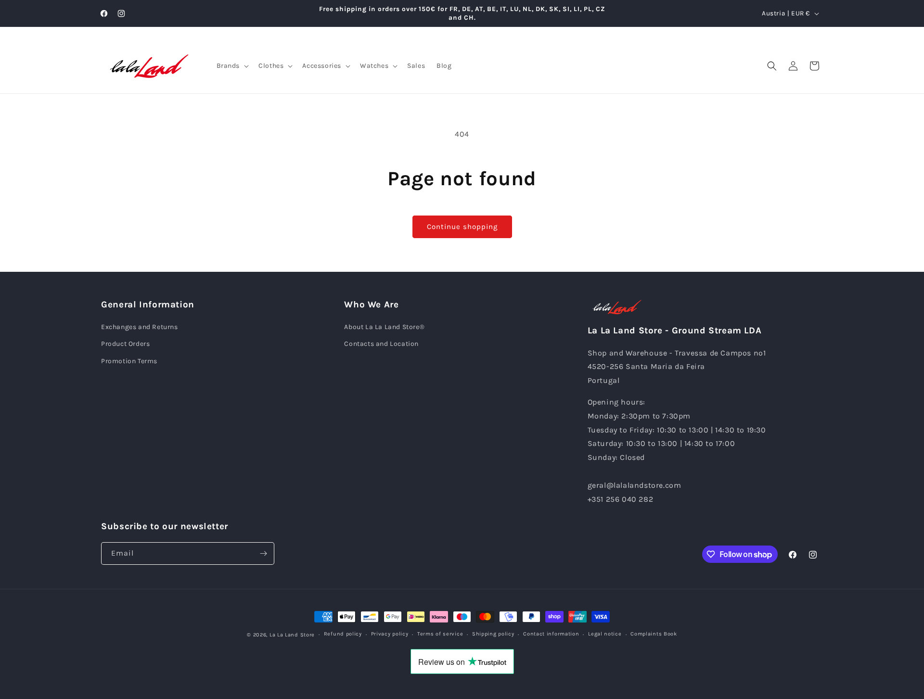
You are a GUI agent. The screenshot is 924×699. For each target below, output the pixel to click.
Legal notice (604, 634)
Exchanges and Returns (139, 327)
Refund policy (343, 634)
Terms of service (440, 634)
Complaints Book (653, 634)
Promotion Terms (129, 361)
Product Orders (125, 344)
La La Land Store (292, 635)
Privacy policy (390, 634)
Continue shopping (462, 226)
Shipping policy (493, 634)
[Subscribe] (263, 553)
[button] (232, 66)
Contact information (551, 634)
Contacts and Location (381, 344)
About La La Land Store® (384, 327)
